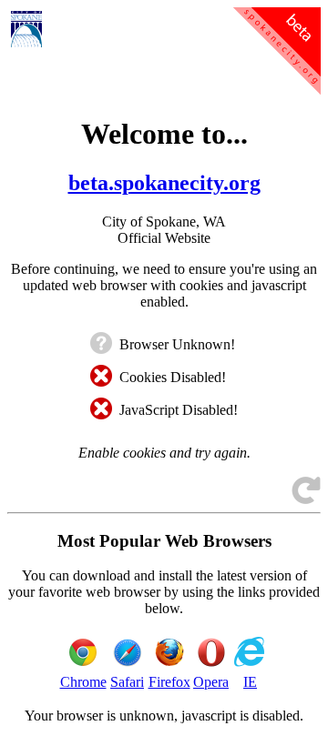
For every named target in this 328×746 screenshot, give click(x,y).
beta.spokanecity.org (164, 183)
